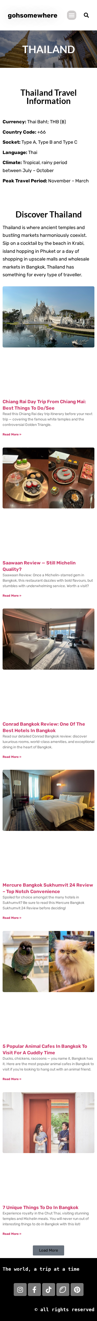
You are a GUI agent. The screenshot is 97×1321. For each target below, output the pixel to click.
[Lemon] (62, 1289)
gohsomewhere (32, 15)
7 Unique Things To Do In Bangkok (40, 1207)
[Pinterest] (77, 1289)
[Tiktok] (48, 1289)
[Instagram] (20, 1289)
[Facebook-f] (34, 1289)
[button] (71, 15)
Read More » (12, 434)
